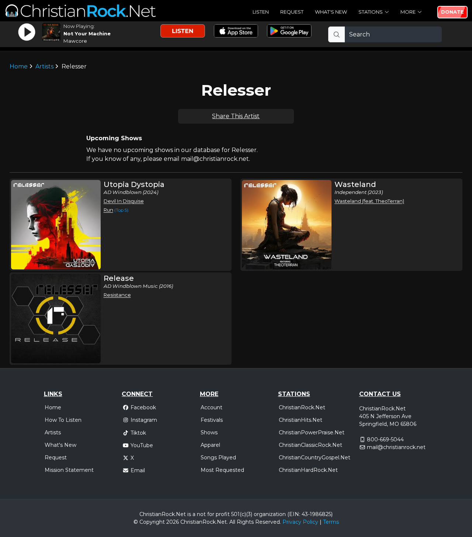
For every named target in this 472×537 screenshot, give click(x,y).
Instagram (144, 420)
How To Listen (63, 420)
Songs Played (218, 457)
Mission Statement (69, 470)
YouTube (142, 445)
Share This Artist (236, 116)
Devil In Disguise (124, 201)
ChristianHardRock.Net (308, 470)
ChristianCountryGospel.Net (314, 457)
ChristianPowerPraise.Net (311, 432)
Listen (261, 12)
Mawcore (75, 41)
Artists (44, 66)
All (232, 522)
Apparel (210, 445)
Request (291, 12)
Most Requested (222, 470)
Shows (209, 432)
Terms (331, 522)
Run (108, 210)
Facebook (143, 407)
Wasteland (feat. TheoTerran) (369, 201)
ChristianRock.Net (302, 407)
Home (19, 66)
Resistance (117, 295)
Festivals (212, 420)
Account (211, 407)
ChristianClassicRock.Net (310, 445)
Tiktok (138, 432)
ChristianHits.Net (300, 420)
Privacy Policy (300, 522)
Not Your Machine (87, 33)
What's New (331, 12)
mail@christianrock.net (396, 447)
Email (138, 470)
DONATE (452, 12)
